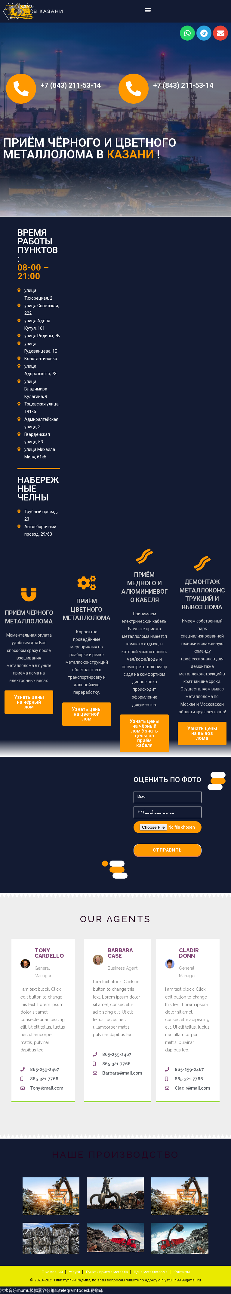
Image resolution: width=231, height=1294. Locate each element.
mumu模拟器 (29, 1290)
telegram (68, 1290)
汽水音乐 (8, 1290)
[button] (148, 10)
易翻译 (96, 1290)
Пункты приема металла (107, 1271)
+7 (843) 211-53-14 (71, 85)
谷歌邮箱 (50, 1290)
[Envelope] (220, 33)
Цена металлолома (151, 1271)
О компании (52, 1271)
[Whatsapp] (187, 33)
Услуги (74, 1271)
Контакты (182, 1271)
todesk (83, 1290)
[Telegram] (203, 33)
